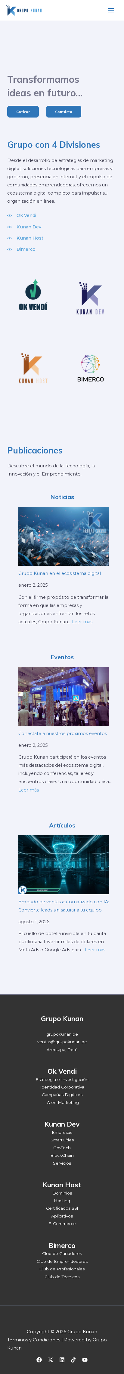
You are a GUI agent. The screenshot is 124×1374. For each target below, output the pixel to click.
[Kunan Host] (25, 238)
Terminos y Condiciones (33, 1340)
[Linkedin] (62, 1360)
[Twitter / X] (50, 1360)
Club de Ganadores (62, 1253)
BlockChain (62, 1155)
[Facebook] (39, 1360)
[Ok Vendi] (21, 215)
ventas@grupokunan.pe (62, 1041)
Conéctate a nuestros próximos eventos (62, 733)
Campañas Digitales (62, 1094)
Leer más (82, 621)
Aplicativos (62, 1216)
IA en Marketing (62, 1102)
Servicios (62, 1163)
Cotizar (23, 111)
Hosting (62, 1200)
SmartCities (62, 1139)
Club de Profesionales (62, 1268)
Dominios (62, 1193)
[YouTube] (85, 1360)
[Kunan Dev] (24, 227)
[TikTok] (73, 1360)
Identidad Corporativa (62, 1087)
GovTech (62, 1147)
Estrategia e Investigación (62, 1079)
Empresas (62, 1132)
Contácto (63, 111)
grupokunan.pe (62, 1034)
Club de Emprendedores (62, 1261)
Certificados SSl (62, 1208)
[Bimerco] (21, 249)
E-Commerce (62, 1223)
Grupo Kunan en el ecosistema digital (59, 573)
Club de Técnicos (62, 1276)
